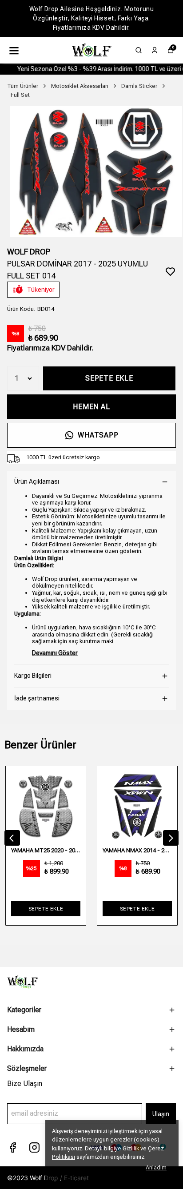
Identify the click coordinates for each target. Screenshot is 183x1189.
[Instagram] (34, 1147)
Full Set (20, 94)
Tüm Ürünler (22, 86)
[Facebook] (12, 1147)
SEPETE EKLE (109, 378)
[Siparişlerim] (154, 50)
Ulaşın (160, 1113)
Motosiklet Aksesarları (79, 86)
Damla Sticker (139, 86)
